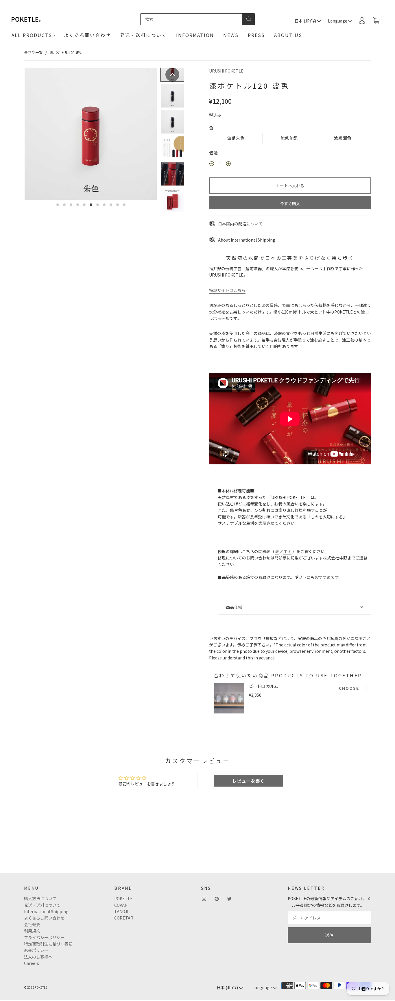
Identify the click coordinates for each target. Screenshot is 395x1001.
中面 (287, 551)
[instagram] (204, 898)
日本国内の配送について (240, 224)
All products (32, 35)
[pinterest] (216, 898)
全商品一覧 (33, 52)
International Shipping (46, 911)
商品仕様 (234, 607)
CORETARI (124, 918)
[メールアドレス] (329, 917)
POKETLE (123, 898)
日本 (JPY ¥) (306, 21)
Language (338, 21)
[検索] (191, 19)
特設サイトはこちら (227, 290)
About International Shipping (246, 240)
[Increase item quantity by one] (228, 164)
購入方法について (40, 898)
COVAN (121, 905)
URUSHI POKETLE (226, 71)
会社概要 (32, 924)
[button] (172, 74)
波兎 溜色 (342, 138)
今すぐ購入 (290, 203)
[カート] (376, 21)
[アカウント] (362, 20)
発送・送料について (143, 35)
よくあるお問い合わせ (44, 918)
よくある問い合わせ (87, 35)
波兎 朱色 (235, 138)
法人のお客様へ (38, 957)
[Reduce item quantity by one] (211, 164)
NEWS (231, 35)
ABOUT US (288, 35)
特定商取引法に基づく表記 (48, 944)
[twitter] (229, 898)
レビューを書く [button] (248, 780)
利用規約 (32, 931)
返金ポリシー (36, 950)
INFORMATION (195, 35)
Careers (31, 963)
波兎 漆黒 (289, 138)
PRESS (256, 35)
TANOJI (121, 911)
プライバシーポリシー (44, 937)
